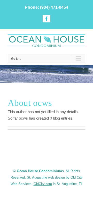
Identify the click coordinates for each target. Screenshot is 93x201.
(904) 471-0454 (54, 7)
